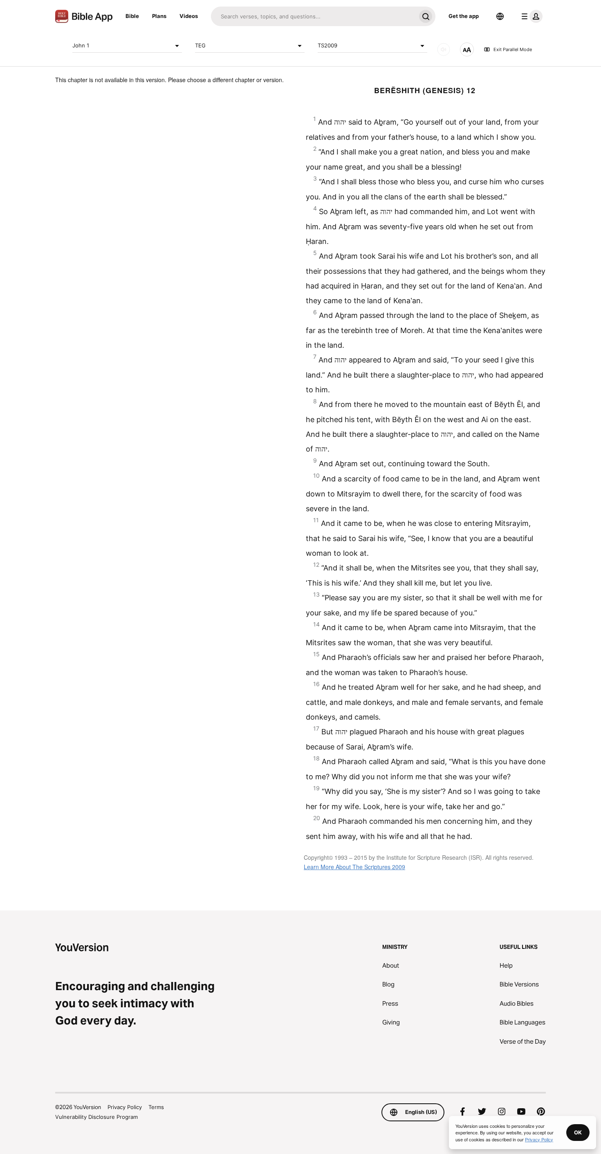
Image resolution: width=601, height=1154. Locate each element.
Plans (159, 16)
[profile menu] (530, 16)
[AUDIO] (443, 49)
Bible (132, 16)
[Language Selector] (500, 16)
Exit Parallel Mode (512, 49)
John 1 (80, 45)
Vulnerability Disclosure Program (96, 1117)
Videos (188, 16)
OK (578, 1132)
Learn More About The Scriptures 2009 (354, 867)
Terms (156, 1107)
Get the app (464, 16)
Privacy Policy (125, 1107)
